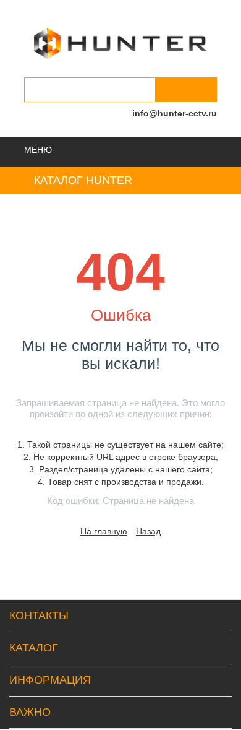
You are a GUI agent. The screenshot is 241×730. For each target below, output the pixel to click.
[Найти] (186, 89)
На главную (103, 531)
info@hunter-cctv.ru (174, 113)
